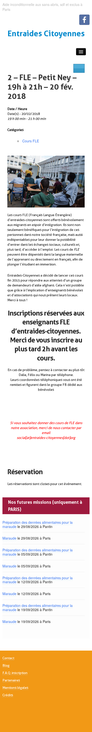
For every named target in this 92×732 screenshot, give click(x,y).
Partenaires (11, 680)
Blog (6, 665)
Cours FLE (30, 140)
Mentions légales (15, 688)
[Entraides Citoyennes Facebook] (84, 20)
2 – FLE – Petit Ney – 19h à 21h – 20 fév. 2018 (42, 87)
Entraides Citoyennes (46, 33)
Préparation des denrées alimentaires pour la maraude (37, 524)
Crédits (7, 695)
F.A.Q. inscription (14, 673)
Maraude (9, 538)
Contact (8, 658)
